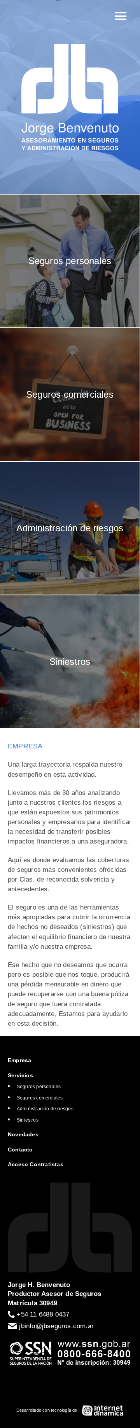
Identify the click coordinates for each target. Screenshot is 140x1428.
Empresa (19, 1060)
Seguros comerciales (40, 1098)
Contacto (20, 1149)
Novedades (23, 1134)
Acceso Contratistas (35, 1164)
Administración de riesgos (45, 1108)
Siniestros (27, 1120)
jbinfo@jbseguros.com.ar (56, 1326)
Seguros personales (39, 1086)
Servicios (20, 1075)
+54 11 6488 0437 (43, 1314)
